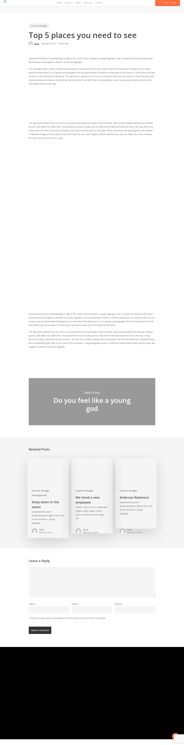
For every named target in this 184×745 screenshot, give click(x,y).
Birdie (36, 43)
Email (75, 604)
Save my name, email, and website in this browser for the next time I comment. (69, 618)
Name (32, 604)
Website (118, 604)
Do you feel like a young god (92, 401)
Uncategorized (39, 495)
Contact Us (139, 678)
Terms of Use (125, 719)
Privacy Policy (140, 719)
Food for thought (39, 25)
